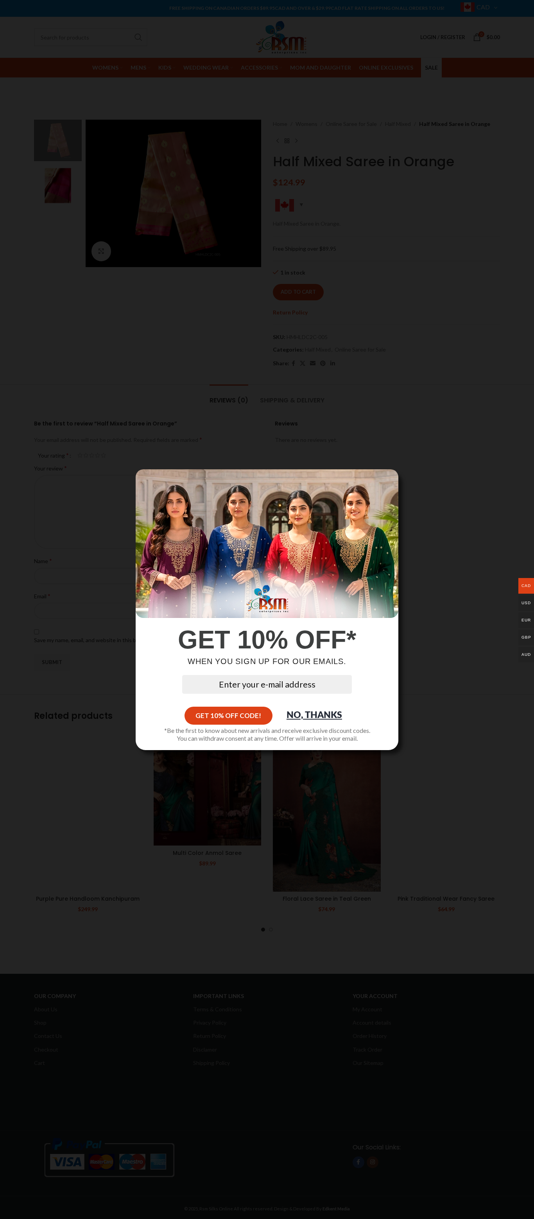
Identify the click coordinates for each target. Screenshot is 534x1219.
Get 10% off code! (228, 715)
